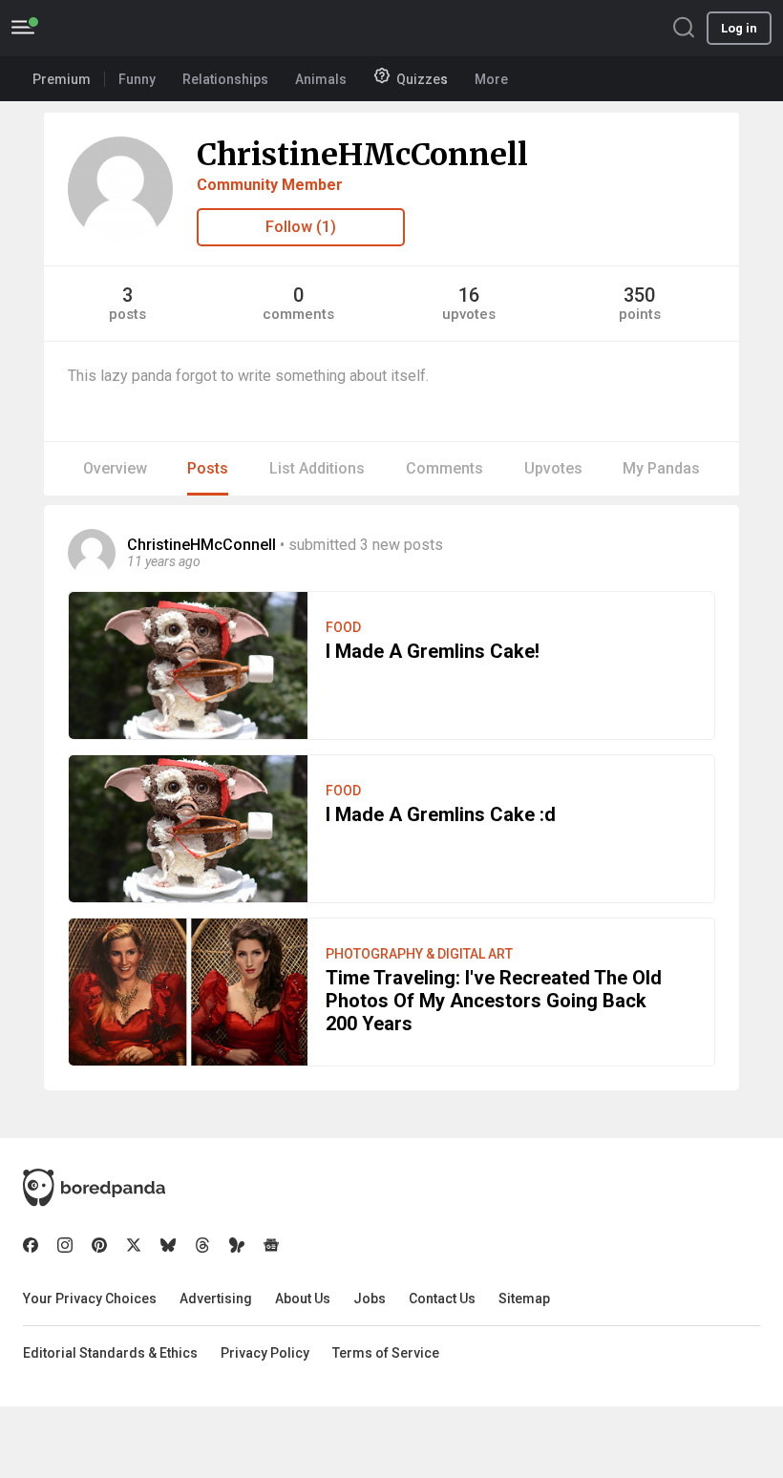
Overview (115, 468)
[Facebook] (30, 1245)
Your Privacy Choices (90, 1298)
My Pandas (661, 468)
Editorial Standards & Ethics (110, 1353)
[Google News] (271, 1245)
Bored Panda (94, 1188)
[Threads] (202, 1245)
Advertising (216, 1298)
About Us (302, 1298)
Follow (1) (300, 227)
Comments (444, 468)
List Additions (317, 468)
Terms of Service (385, 1353)
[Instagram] (65, 1245)
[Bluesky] (168, 1245)
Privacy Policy (265, 1353)
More (491, 79)
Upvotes (553, 468)
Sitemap (524, 1298)
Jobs (369, 1298)
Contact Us (442, 1298)
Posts (207, 468)
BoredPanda (113, 28)
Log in (739, 28)
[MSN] (236, 1245)
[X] (133, 1245)
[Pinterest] (99, 1245)
